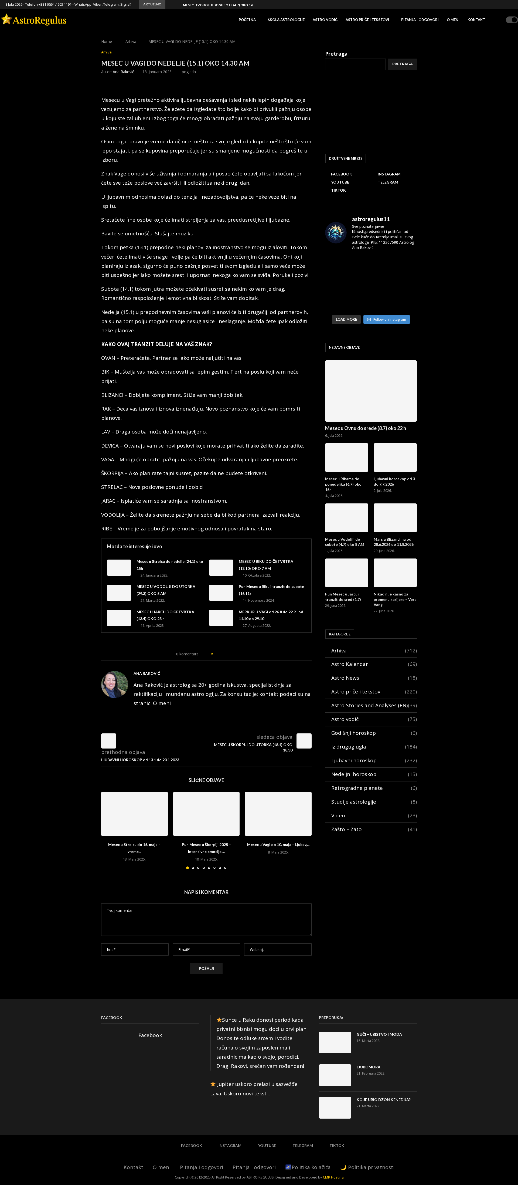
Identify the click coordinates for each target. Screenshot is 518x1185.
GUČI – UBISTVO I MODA (379, 1034)
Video (374, 815)
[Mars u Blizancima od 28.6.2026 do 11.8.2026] (395, 517)
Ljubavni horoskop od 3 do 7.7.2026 (394, 481)
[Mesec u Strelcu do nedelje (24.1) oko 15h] (119, 568)
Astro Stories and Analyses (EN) (374, 705)
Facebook (150, 1035)
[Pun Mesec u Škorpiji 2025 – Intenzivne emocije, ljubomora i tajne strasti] (206, 814)
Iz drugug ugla (374, 746)
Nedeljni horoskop (374, 774)
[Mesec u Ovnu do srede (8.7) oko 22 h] (371, 391)
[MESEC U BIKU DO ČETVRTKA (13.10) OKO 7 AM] (221, 568)
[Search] (500, 20)
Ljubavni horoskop (374, 760)
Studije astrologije (374, 801)
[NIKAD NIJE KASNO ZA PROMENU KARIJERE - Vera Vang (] (402, 265)
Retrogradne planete (374, 787)
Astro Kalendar (374, 664)
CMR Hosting (333, 1177)
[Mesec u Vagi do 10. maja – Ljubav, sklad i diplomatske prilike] (278, 814)
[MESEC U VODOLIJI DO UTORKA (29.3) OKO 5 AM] (119, 593)
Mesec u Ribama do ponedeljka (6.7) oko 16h (343, 484)
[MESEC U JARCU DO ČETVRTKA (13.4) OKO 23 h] (119, 618)
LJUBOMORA (368, 1067)
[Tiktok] (511, 4)
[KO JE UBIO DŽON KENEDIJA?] (335, 1108)
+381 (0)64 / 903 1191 (55, 4)
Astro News (374, 677)
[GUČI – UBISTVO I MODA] (335, 1042)
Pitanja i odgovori (420, 20)
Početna (247, 20)
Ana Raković (123, 71)
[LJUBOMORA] (335, 1075)
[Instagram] (492, 4)
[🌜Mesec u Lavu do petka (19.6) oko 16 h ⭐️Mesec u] (371, 302)
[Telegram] (505, 4)
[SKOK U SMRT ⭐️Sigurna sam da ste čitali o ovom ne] (402, 302)
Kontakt (476, 20)
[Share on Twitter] (227, 653)
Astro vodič (325, 20)
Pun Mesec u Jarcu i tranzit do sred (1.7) (343, 597)
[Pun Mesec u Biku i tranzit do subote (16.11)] (221, 593)
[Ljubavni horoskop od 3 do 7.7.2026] (395, 457)
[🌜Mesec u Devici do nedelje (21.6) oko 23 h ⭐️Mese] (339, 302)
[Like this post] (215, 653)
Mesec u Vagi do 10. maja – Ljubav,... (278, 844)
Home (106, 41)
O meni (453, 20)
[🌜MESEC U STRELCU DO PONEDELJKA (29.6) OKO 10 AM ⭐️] (339, 283)
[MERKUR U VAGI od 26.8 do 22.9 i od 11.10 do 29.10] (221, 618)
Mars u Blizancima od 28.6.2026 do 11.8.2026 (394, 542)
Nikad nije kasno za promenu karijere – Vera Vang (395, 599)
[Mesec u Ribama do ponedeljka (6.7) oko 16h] (346, 457)
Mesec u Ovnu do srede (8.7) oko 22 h (365, 428)
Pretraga (336, 53)
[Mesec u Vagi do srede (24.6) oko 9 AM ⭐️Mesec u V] (402, 283)
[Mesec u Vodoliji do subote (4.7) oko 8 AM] (346, 517)
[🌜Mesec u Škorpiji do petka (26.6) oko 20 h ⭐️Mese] (371, 283)
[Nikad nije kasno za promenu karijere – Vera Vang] (395, 572)
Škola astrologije (286, 20)
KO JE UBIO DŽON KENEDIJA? (384, 1099)
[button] (170, 4)
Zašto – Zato (374, 829)
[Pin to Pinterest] (233, 653)
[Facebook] (486, 4)
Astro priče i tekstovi (367, 20)
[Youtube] (498, 4)
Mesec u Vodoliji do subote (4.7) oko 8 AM (219, 5)
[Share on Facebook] (222, 653)
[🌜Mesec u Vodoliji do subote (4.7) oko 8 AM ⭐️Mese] (339, 265)
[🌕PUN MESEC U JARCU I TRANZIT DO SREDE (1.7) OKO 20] (371, 265)
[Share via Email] (239, 653)
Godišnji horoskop (374, 732)
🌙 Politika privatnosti (367, 1167)
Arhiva (130, 41)
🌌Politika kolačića (308, 1167)
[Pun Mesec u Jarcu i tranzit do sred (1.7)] (346, 572)
